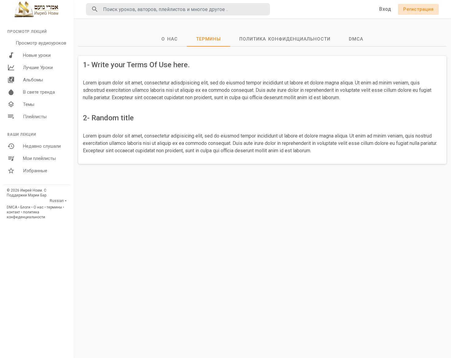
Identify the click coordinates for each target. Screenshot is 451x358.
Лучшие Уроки (38, 67)
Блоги (25, 207)
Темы (28, 104)
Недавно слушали (42, 146)
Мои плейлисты (39, 158)
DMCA (12, 207)
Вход (385, 9)
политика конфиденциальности (284, 39)
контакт (13, 212)
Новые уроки (37, 55)
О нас (38, 207)
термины (54, 207)
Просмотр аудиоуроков (41, 43)
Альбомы (33, 80)
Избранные (35, 170)
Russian (57, 201)
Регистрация (418, 9)
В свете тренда (39, 92)
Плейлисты (35, 116)
